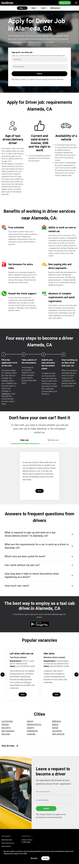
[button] (76, 674)
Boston (55, 724)
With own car (55, 8)
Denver (30, 721)
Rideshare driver (7, 840)
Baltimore (56, 721)
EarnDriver (7, 3)
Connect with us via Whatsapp (27, 841)
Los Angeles (7, 721)
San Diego (6, 727)
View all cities (8, 746)
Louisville (31, 734)
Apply (22, 694)
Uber (33, 8)
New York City (58, 734)
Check (39, 491)
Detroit (55, 727)
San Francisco (8, 730)
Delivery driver (6, 846)
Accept (45, 858)
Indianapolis (32, 730)
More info (34, 858)
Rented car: (53, 440)
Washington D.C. (34, 724)
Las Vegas (57, 730)
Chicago (30, 727)
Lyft (43, 8)
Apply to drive (64, 3)
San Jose (6, 734)
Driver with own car (8, 843)
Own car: (24, 440)
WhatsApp (6, 394)
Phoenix (5, 724)
